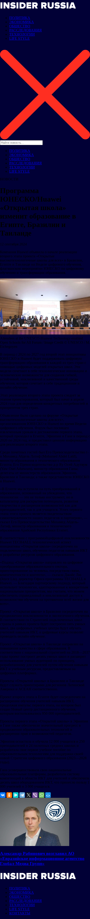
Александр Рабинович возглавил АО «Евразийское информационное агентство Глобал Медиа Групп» (42, 858)
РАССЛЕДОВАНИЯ (25, 30)
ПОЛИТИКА (19, 18)
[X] (28, 795)
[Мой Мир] (48, 795)
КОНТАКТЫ (19, 913)
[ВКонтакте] (3, 795)
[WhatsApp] (41, 795)
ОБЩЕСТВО (19, 26)
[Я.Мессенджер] (15, 795)
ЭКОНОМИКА (21, 22)
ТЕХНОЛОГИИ (22, 34)
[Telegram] (22, 795)
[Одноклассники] (9, 795)
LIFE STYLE (19, 38)
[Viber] (35, 795)
